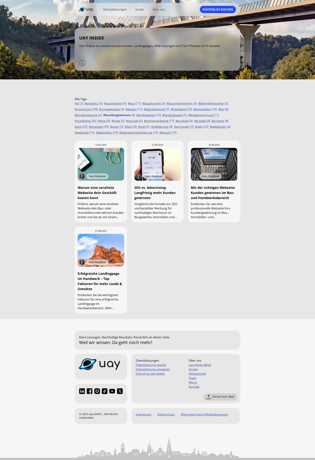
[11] (203, 115)
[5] (94, 103)
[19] (205, 109)
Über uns (158, 9)
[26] (85, 121)
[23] (181, 109)
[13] (85, 133)
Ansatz (193, 369)
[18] (107, 133)
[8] (223, 109)
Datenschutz (166, 414)
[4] (111, 109)
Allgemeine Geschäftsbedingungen (204, 414)
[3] (79, 103)
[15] (168, 133)
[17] (134, 103)
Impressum (143, 414)
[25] (201, 127)
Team (192, 378)
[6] (115, 103)
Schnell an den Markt (150, 374)
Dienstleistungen (115, 9)
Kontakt (194, 387)
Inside (139, 9)
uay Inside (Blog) (200, 365)
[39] (99, 127)
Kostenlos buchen (218, 9)
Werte (193, 382)
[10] (138, 133)
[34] (86, 109)
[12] (134, 109)
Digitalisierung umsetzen (153, 369)
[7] (156, 109)
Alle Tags (81, 99)
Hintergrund (197, 374)
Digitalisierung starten (151, 365)
